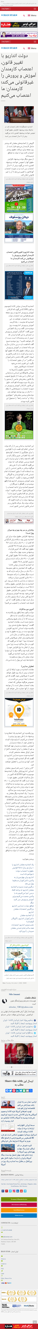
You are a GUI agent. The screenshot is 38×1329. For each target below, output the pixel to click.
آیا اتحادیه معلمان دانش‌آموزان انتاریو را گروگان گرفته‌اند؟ (22, 919)
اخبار (10, 1180)
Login (2, 1274)
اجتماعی (7, 1180)
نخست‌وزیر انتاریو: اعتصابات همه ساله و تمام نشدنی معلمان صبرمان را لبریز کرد (22, 928)
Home (2, 2)
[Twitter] (10, 1091)
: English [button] (5, 9)
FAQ (2, 1269)
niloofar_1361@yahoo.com (21, 1007)
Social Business (15, 1186)
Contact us (3, 1264)
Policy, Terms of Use (6, 1278)
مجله (27, 1180)
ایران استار (34, 1180)
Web (21, 1186)
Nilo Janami (14, 994)
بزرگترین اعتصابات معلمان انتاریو (24, 910)
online (34, 1184)
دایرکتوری (21, 1180)
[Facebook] (7, 1091)
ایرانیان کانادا (16, 1180)
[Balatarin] (24, 1091)
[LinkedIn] (17, 1091)
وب (25, 1180)
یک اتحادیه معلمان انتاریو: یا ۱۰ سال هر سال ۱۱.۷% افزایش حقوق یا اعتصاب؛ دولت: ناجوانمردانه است (23, 869)
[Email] (27, 1091)
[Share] (31, 1091)
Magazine (30, 1184)
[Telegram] (20, 1091)
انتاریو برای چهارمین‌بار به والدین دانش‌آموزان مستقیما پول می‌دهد (23, 881)
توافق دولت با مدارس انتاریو (23, 906)
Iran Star (3, 1184)
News (18, 1184)
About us (3, 1259)
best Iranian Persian (12, 1184)
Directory (24, 1186)
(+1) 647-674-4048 (6, 1230)
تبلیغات (2, 1180)
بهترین (30, 1180)
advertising (23, 1184)
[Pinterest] (14, 1091)
